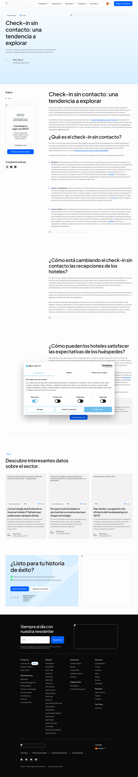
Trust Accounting (26, 702)
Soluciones (56, 4)
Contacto (98, 699)
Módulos (48, 660)
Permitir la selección (69, 409)
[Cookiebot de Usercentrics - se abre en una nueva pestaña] (103, 365)
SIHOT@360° (49, 663)
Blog (96, 673)
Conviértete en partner (77, 689)
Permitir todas (98, 409)
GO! (114, 198)
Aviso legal (24, 753)
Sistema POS (25, 670)
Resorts (72, 667)
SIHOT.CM (48, 673)
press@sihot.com (78, 417)
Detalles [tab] (69, 372)
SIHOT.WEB (49, 726)
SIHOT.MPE (49, 697)
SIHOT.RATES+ (50, 707)
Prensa (97, 677)
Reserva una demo (123, 4)
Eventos (98, 680)
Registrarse (57, 640)
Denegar (40, 409)
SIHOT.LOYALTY (50, 690)
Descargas (98, 683)
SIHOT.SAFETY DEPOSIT (53, 713)
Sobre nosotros (100, 692)
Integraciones (75, 682)
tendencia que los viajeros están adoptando (91, 150)
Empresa (81, 4)
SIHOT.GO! (49, 683)
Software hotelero (27, 667)
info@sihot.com (20, 145)
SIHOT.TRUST (49, 720)
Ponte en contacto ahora (20, 152)
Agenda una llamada (40, 589)
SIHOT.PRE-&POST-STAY (53, 703)
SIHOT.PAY (48, 700)
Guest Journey (25, 663)
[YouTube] (36, 760)
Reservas (24, 699)
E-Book (97, 667)
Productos (42, 4)
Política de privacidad (39, 753)
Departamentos (27, 675)
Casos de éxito (100, 663)
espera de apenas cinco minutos (104, 120)
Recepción (24, 679)
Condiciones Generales (59, 753)
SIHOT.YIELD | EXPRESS (53, 730)
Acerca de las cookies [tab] (99, 372)
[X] (26, 760)
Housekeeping (25, 696)
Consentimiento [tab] (38, 373)
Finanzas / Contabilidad (28, 689)
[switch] (58, 401)
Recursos (69, 4)
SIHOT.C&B (49, 670)
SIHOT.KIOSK (49, 687)
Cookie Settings (77, 753)
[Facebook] (22, 760)
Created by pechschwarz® (55, 766)
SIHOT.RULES (49, 710)
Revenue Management (28, 682)
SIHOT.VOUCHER (51, 723)
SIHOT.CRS (49, 680)
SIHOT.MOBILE (50, 693)
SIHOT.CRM (49, 677)
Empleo (97, 696)
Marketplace (74, 686)
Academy (98, 670)
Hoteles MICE (74, 670)
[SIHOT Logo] (18, 3)
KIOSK (111, 174)
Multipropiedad (26, 686)
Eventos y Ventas (26, 692)
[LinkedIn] (31, 760)
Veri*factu (94, 4)
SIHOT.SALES (49, 716)
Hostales (73, 677)
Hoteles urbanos (75, 663)
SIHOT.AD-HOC (50, 733)
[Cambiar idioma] (108, 3)
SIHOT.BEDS (49, 667)
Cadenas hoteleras (76, 673)
